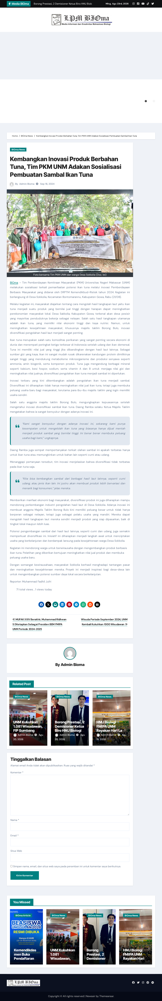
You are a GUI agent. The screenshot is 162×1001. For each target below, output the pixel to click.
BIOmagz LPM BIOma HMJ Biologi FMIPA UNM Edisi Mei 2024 (56, 101)
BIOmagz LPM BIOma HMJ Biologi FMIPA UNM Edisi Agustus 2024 (59, 92)
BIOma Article (23, 915)
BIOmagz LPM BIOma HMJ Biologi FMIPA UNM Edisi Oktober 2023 (59, 110)
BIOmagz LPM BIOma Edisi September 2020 (102, 118)
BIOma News (18, 149)
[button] (154, 101)
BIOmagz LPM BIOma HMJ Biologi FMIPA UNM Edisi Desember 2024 (84, 83)
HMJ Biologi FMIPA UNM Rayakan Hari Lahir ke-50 (112, 728)
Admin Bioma (26, 183)
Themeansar (106, 996)
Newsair (90, 996)
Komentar (16, 772)
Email (14, 835)
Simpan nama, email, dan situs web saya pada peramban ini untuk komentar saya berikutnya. (67, 866)
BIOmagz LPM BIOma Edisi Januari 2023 (43, 118)
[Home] (11, 101)
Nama (14, 820)
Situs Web (16, 851)
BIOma (14, 282)
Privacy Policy (27, 83)
